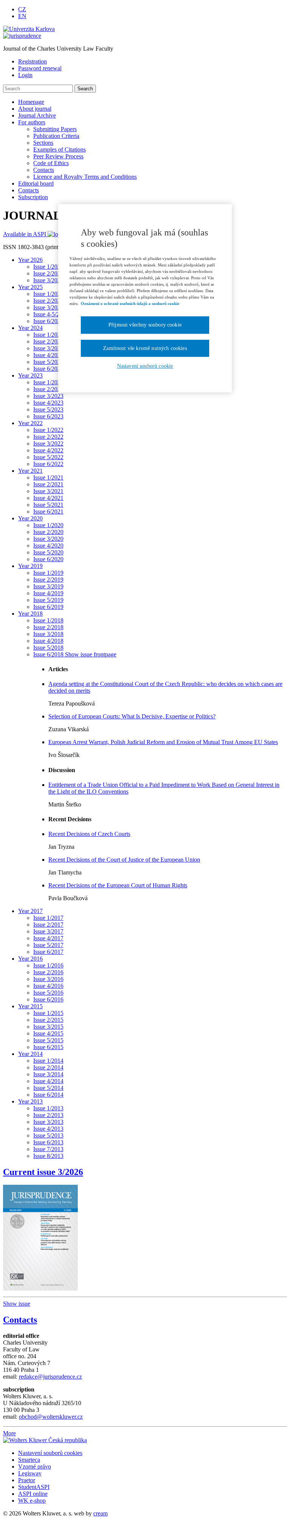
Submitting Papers (55, 129)
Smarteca (29, 1459)
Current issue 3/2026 (43, 1172)
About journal (34, 108)
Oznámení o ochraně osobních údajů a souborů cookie (130, 303)
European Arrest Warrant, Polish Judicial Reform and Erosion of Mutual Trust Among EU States (163, 742)
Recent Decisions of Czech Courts (89, 834)
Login (25, 75)
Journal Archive (37, 115)
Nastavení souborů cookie (145, 366)
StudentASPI (33, 1487)
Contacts (43, 170)
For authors (31, 122)
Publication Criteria (56, 136)
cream (100, 1513)
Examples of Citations (59, 149)
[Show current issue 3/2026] (40, 1235)
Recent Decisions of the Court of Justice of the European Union (124, 859)
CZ (22, 9)
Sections (43, 142)
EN (22, 16)
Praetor (26, 1480)
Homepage (31, 102)
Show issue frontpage (90, 654)
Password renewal (40, 68)
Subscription (33, 197)
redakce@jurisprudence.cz (50, 1376)
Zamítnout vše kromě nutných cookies (145, 348)
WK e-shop (32, 1500)
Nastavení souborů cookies (50, 1453)
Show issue (16, 1303)
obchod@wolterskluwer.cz (51, 1416)
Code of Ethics (51, 163)
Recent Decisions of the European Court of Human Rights (117, 885)
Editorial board (36, 183)
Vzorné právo (34, 1466)
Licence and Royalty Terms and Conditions (85, 176)
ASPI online (33, 1493)
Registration (32, 61)
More (9, 1433)
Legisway (30, 1473)
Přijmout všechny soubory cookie (145, 325)
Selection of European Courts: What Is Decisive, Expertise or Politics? (132, 716)
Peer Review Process (58, 156)
